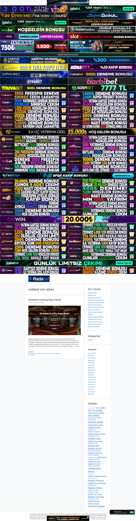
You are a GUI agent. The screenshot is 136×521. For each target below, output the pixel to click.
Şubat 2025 (91, 362)
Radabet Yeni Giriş (96, 497)
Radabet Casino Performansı (96, 307)
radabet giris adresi (93, 436)
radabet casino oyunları (96, 434)
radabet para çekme (94, 470)
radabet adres (92, 419)
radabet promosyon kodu (97, 476)
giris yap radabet (95, 410)
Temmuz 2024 (92, 379)
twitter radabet (93, 503)
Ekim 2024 (91, 372)
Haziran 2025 (91, 358)
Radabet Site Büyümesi (94, 297)
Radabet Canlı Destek (94, 431)
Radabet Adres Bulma (94, 326)
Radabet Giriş (92, 295)
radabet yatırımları (93, 490)
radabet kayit (102, 457)
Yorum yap (32, 354)
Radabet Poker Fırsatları (95, 321)
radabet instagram (93, 455)
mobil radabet (92, 417)
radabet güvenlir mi (95, 453)
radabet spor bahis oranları (93, 478)
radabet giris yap (93, 443)
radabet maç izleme (93, 466)
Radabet (32, 351)
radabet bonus (94, 427)
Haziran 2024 (92, 382)
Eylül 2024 (91, 375)
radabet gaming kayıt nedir (36, 353)
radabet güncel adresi (94, 450)
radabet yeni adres (93, 492)
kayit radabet (93, 415)
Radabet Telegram (96, 480)
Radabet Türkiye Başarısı (95, 305)
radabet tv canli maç (97, 483)
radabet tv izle (92, 485)
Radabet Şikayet (94, 501)
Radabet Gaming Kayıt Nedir (44, 299)
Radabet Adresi (92, 293)
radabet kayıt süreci (94, 459)
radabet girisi (94, 438)
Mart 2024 (91, 389)
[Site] (34, 95)
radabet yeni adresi (95, 494)
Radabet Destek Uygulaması (96, 300)
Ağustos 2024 (92, 377)
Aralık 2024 (91, 367)
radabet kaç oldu (47, 353)
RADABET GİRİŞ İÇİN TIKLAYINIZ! (68, 55)
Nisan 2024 (91, 387)
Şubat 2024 (91, 391)
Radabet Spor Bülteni (94, 309)
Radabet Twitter (95, 488)
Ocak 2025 (91, 365)
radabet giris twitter (95, 441)
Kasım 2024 (91, 370)
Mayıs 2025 (91, 360)
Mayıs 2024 (91, 384)
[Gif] (68, 131)
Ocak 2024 (91, 394)
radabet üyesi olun (93, 499)
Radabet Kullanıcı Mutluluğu (96, 317)
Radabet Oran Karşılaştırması (96, 302)
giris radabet (100, 408)
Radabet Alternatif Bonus (95, 319)
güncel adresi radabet (96, 413)
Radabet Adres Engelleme (95, 312)
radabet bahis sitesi (95, 425)
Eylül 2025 (91, 355)
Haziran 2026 (92, 353)
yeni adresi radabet (96, 506)
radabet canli (91, 429)
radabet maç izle (94, 464)
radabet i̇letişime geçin (92, 457)
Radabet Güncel (95, 448)
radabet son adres (56, 353)
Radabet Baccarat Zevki (95, 324)
